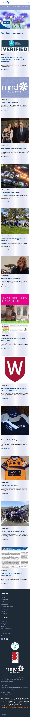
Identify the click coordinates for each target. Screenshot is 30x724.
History (3, 611)
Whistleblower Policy (6, 692)
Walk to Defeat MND (6, 628)
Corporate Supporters (7, 606)
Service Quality (5, 604)
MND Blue (3, 631)
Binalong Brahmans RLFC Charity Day (13, 148)
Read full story (5, 69)
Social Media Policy (6, 694)
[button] (28, 2)
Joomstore (4, 715)
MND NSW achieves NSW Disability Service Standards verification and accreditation (12, 59)
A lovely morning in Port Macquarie (12, 531)
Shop (2, 636)
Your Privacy (4, 685)
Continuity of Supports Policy (9, 690)
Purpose (3, 597)
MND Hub (3, 626)
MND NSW (4, 621)
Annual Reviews (5, 609)
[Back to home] (5, 2)
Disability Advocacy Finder (10, 102)
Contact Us (4, 613)
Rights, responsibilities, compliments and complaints (15, 687)
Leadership (4, 602)
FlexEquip (3, 624)
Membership (4, 599)
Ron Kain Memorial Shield (9, 485)
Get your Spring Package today (11, 440)
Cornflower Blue (5, 633)
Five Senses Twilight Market (10, 193)
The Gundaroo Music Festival (10, 278)
